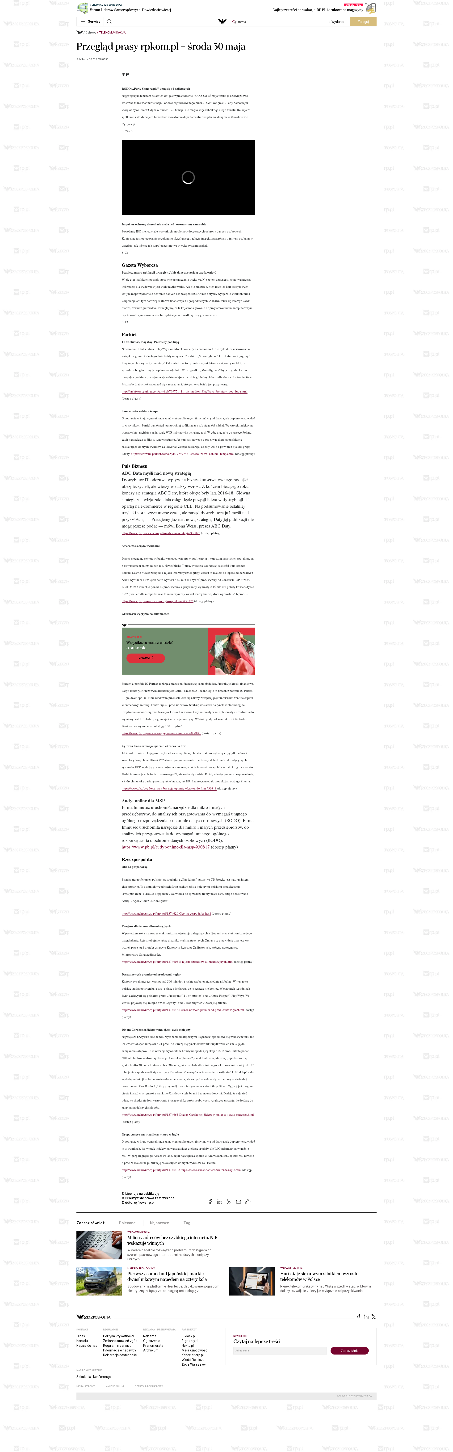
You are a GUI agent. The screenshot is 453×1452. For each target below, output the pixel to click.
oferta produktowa (149, 1386)
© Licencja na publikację (140, 1193)
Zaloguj (363, 22)
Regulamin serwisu (117, 1345)
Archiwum (151, 1350)
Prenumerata (153, 1345)
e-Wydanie (336, 22)
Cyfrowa (91, 32)
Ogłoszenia (151, 1341)
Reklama (149, 1336)
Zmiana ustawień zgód (120, 1341)
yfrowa (239, 21)
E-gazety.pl (190, 1341)
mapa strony (85, 1386)
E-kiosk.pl (189, 1336)
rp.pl (125, 74)
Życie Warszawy (194, 1364)
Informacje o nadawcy (119, 1350)
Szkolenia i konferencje (93, 1377)
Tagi (187, 1223)
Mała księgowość (194, 1350)
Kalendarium (115, 1386)
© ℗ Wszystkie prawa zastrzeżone (148, 1198)
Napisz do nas (86, 1345)
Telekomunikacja (112, 32)
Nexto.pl (188, 1345)
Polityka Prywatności (118, 1336)
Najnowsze (159, 1223)
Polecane (127, 1223)
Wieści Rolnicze (193, 1360)
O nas (80, 1336)
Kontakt (82, 1341)
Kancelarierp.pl (193, 1355)
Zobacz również (90, 1223)
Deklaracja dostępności (120, 1355)
